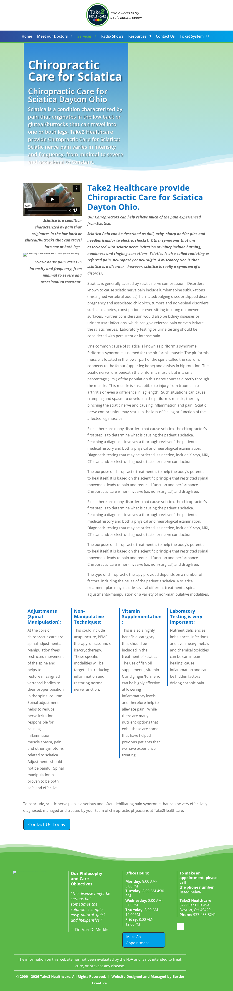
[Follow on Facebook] (180, 926)
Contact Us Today (46, 824)
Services (84, 37)
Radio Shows (112, 37)
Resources (137, 37)
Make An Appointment (137, 939)
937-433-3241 (198, 914)
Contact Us (165, 37)
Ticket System (192, 37)
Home (27, 37)
